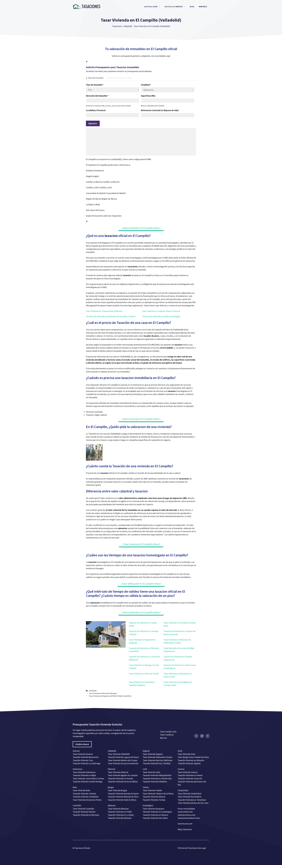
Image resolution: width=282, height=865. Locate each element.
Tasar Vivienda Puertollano (190, 796)
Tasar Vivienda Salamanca (84, 772)
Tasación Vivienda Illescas (154, 796)
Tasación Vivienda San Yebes (155, 818)
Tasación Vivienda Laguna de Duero (123, 757)
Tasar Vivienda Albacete (118, 808)
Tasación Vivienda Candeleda (85, 796)
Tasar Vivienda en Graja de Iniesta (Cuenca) (161, 311)
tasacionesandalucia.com (189, 818)
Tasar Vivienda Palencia (118, 772)
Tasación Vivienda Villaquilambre (157, 775)
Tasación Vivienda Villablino (155, 781)
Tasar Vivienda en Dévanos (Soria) (144, 673)
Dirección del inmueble (97, 95)
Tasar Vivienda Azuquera (153, 808)
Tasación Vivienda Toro (83, 760)
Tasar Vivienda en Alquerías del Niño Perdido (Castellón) (110, 696)
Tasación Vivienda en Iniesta (190, 775)
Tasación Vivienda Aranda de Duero (123, 793)
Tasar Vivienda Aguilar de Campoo (122, 775)
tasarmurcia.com (185, 823)
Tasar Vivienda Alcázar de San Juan (193, 803)
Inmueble (203, 7)
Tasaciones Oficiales (82, 848)
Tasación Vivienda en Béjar (84, 775)
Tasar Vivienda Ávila (81, 790)
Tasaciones (117, 26)
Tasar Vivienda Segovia (153, 754)
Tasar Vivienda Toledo (152, 790)
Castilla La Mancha (173, 7)
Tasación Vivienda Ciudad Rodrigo (87, 781)
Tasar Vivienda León (151, 772)
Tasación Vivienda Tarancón (190, 778)
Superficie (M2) (148, 95)
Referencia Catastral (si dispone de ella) (160, 110)
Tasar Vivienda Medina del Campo (122, 760)
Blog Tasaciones (185, 829)
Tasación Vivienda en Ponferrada (157, 778)
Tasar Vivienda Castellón (83, 808)
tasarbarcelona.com (186, 815)
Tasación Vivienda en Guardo (120, 778)
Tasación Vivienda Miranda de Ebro (123, 796)
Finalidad (146, 84)
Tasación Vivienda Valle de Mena (122, 800)
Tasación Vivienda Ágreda (189, 763)
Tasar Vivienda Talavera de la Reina (158, 793)
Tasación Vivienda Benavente (85, 757)
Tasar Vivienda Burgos (117, 790)
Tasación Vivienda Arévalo (84, 793)
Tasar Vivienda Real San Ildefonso (157, 760)
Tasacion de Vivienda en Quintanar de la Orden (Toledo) (110, 316)
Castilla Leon (150, 7)
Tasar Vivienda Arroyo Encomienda (123, 763)
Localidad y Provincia (96, 110)
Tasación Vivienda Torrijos (154, 800)
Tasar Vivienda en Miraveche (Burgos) (103, 693)
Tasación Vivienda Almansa (119, 818)
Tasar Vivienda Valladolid (119, 754)
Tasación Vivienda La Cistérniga (86, 763)
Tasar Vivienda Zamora (83, 754)
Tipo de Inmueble (95, 84)
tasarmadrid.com (185, 811)
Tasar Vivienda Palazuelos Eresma (157, 757)
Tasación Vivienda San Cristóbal (156, 763)
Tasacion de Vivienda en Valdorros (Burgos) (161, 316)
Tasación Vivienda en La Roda (121, 815)
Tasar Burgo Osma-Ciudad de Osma (193, 757)
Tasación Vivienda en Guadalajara (157, 811)
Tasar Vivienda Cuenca (187, 772)
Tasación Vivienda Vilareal (84, 811)
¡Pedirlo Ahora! (82, 744)
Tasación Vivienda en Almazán (191, 760)
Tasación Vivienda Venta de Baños (123, 781)
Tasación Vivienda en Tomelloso (192, 800)
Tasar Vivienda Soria (186, 754)
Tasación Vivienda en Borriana (86, 815)
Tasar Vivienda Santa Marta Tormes (88, 778)
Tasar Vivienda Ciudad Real (189, 793)
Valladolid (127, 26)
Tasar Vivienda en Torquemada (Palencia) (104, 311)
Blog (192, 7)
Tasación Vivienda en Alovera (155, 815)
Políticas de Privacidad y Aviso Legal (192, 848)
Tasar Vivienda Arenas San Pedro (87, 800)
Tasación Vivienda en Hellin (120, 811)
